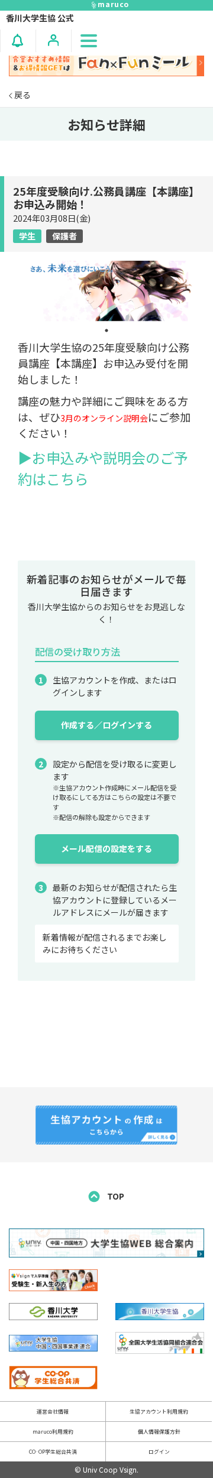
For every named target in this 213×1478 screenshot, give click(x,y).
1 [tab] (106, 330)
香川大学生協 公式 (40, 18)
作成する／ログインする (106, 725)
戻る (21, 95)
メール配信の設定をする (106, 848)
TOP (114, 1196)
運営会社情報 (53, 1411)
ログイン (159, 1452)
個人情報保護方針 (159, 1431)
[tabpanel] (106, 291)
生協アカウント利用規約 (159, 1411)
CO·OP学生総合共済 (53, 1452)
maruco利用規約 (53, 1431)
